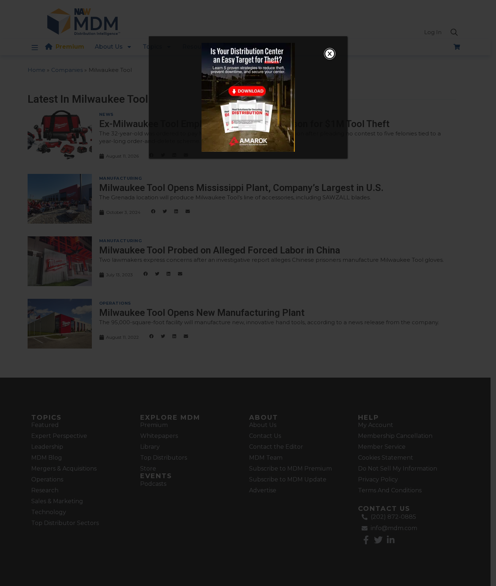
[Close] (330, 54)
